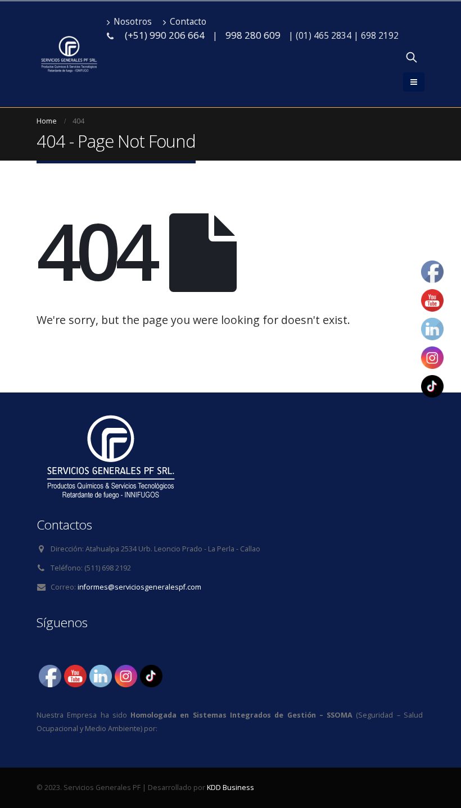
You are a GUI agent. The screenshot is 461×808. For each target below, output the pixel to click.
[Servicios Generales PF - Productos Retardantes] (69, 54)
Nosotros (133, 22)
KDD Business (230, 787)
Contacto (188, 22)
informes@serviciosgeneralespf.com (139, 587)
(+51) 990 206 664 (165, 35)
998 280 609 (253, 35)
